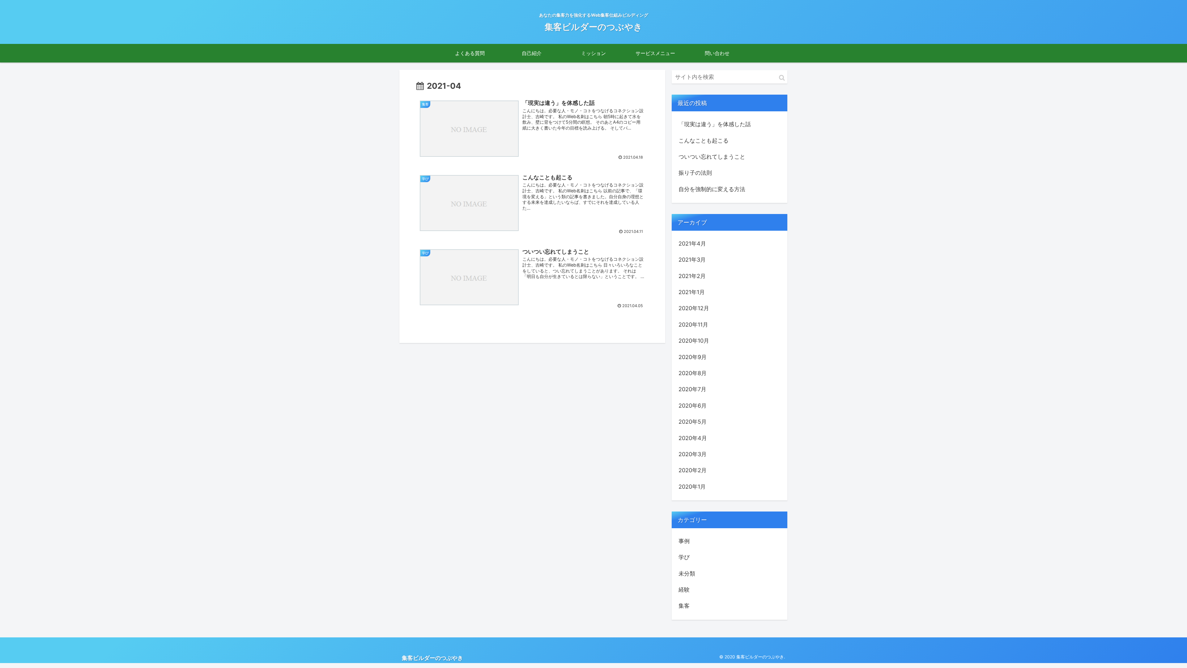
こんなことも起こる (704, 140)
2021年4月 (692, 243)
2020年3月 (693, 454)
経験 (684, 589)
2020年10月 (694, 340)
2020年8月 (693, 373)
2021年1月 (692, 292)
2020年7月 (692, 389)
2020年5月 (693, 421)
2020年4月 (693, 438)
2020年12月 (694, 308)
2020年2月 (693, 470)
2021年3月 (692, 259)
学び (684, 557)
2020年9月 (693, 357)
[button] (781, 77)
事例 (684, 541)
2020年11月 (693, 324)
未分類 (687, 573)
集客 (684, 605)
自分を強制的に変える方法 (712, 189)
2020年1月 (692, 486)
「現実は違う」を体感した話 (715, 124)
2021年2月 (692, 276)
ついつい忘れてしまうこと (712, 156)
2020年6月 (693, 405)
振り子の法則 (695, 172)
